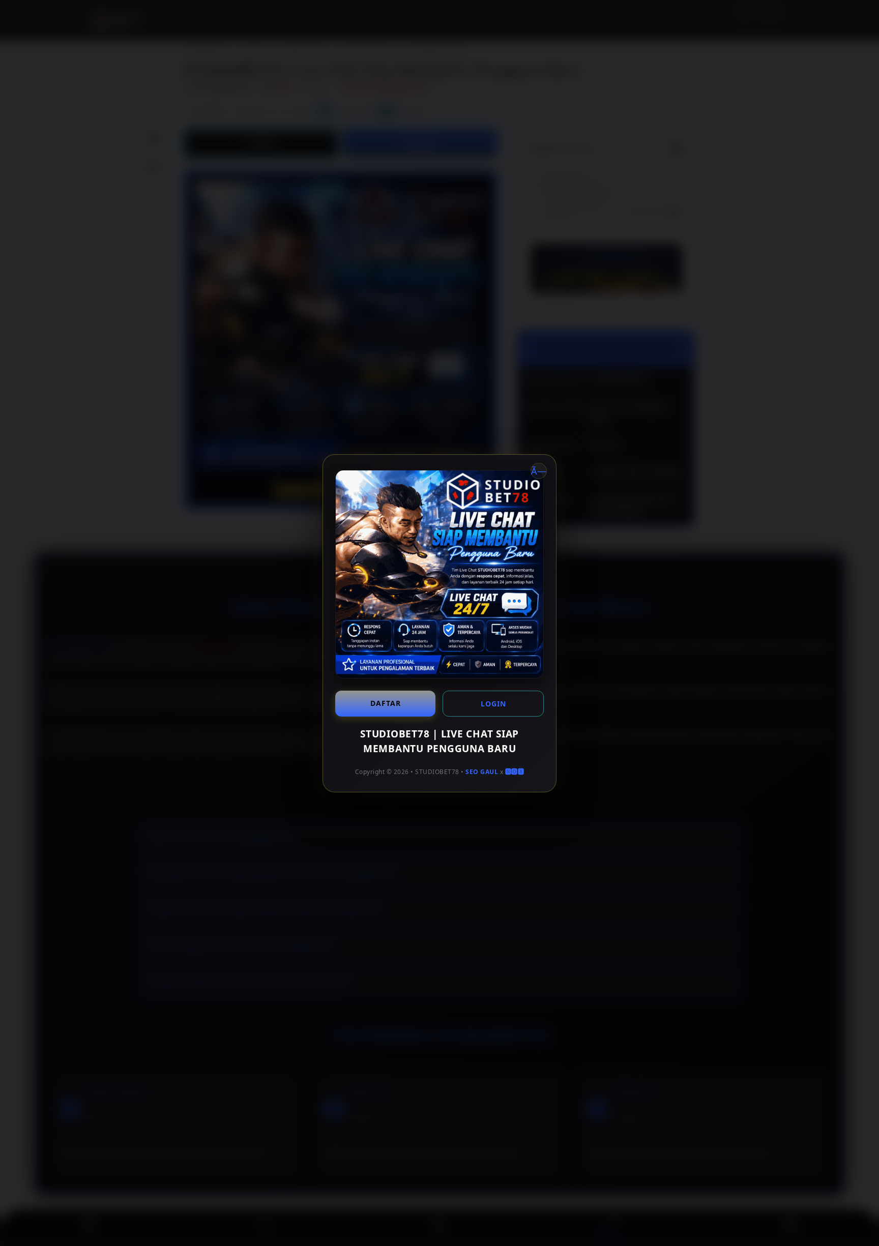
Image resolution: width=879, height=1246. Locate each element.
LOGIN (493, 703)
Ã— (538, 471)
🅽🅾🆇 (514, 771)
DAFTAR (385, 703)
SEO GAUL (481, 771)
